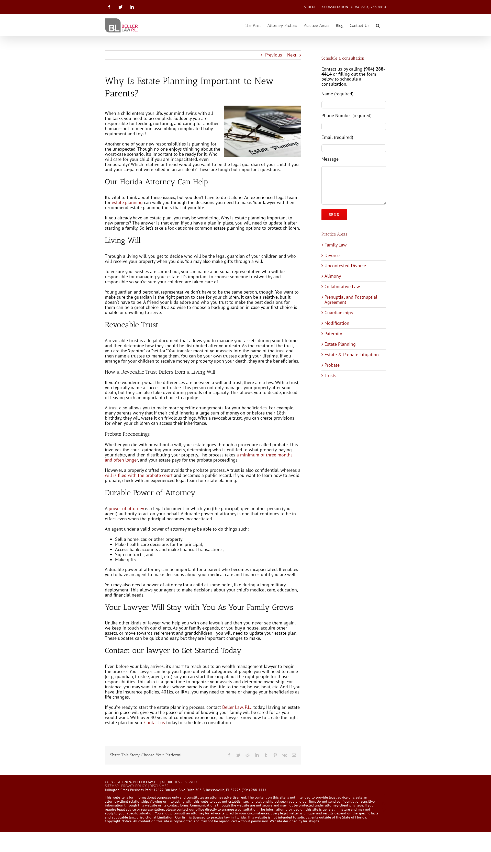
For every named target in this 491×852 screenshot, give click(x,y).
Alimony (333, 276)
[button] (378, 25)
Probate (332, 365)
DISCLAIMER (159, 785)
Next (291, 55)
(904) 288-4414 (373, 7)
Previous (273, 55)
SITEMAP (111, 785)
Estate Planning (340, 344)
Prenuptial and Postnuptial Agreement (351, 299)
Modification (337, 323)
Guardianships (339, 313)
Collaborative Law (342, 286)
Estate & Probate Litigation (352, 354)
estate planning (127, 202)
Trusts (330, 375)
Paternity (333, 334)
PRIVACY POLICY (134, 785)
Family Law (336, 245)
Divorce (332, 255)
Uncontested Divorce (345, 265)
